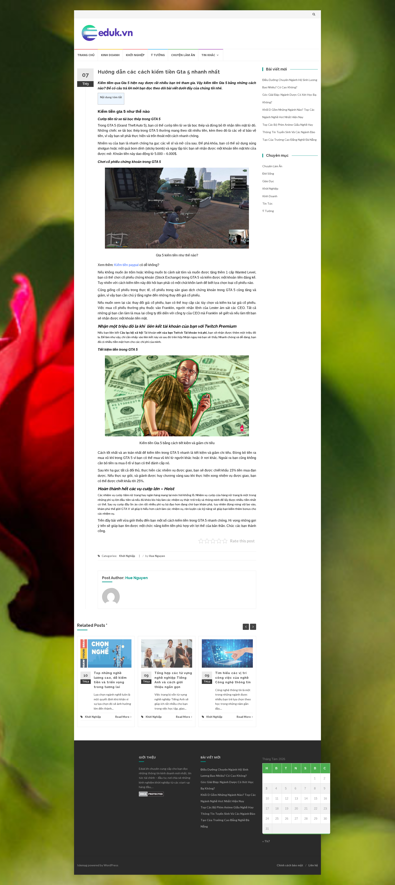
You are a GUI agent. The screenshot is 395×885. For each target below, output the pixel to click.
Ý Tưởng (158, 55)
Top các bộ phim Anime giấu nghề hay (288, 124)
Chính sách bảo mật (290, 865)
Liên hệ (313, 865)
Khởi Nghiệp (135, 55)
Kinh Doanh (110, 55)
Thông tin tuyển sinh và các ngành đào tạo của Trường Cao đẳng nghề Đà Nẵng (228, 820)
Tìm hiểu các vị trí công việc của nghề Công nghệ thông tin (233, 677)
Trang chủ (86, 55)
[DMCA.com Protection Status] (151, 793)
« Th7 (266, 841)
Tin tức (267, 203)
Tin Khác (208, 55)
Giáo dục (268, 181)
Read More (122, 716)
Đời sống (268, 173)
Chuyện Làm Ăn (183, 55)
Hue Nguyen (157, 556)
